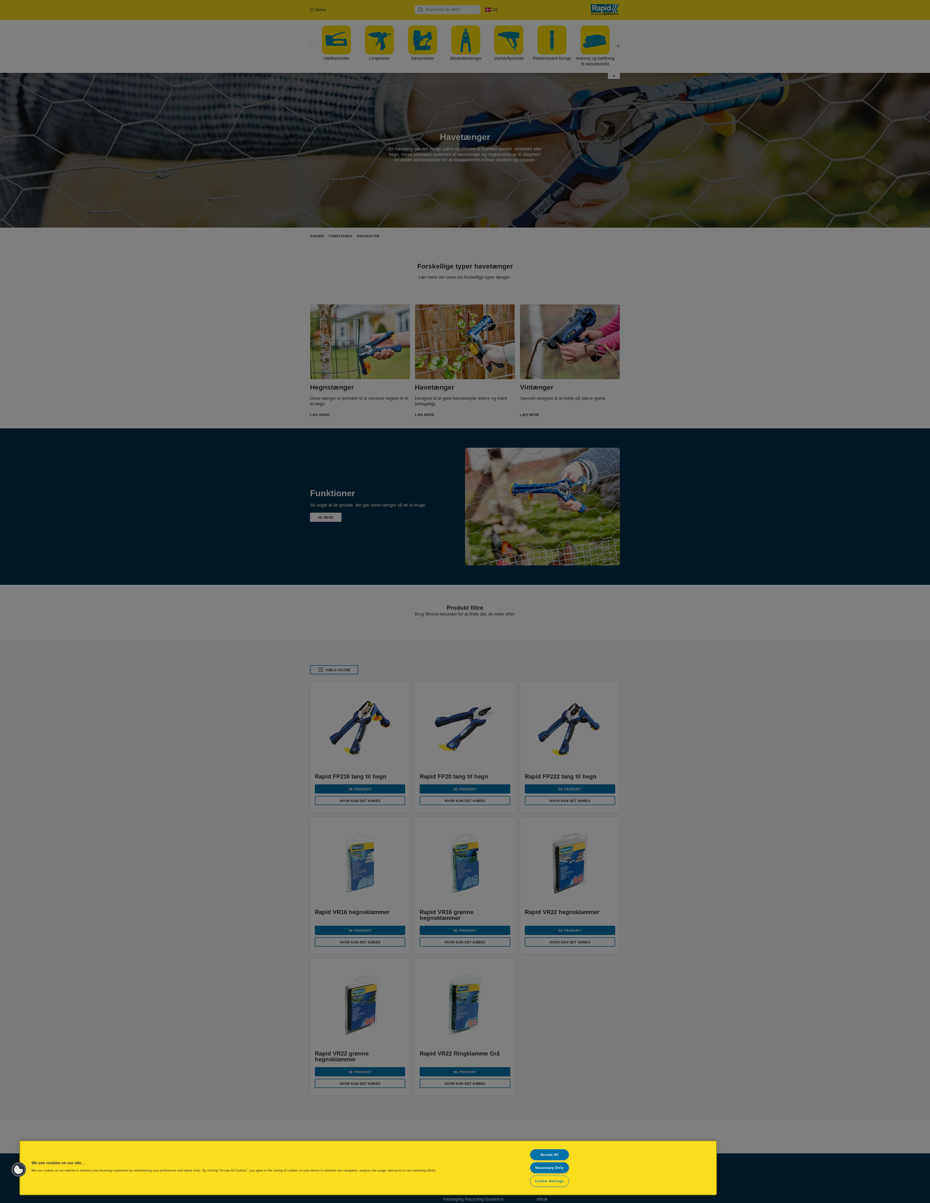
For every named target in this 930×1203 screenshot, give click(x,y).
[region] (368, 1168)
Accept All (549, 1155)
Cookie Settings (549, 1181)
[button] (18, 1169)
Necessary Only (549, 1168)
